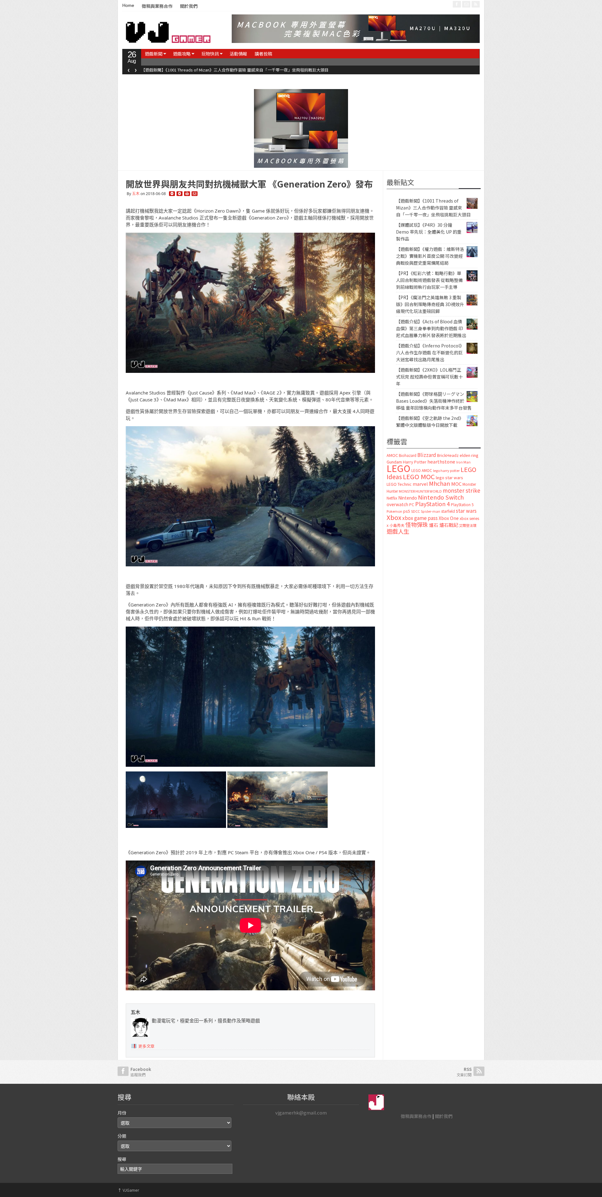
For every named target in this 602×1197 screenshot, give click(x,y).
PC (411, 504)
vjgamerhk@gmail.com (301, 1112)
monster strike (461, 490)
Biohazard (407, 455)
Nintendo (407, 498)
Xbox (394, 517)
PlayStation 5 (462, 504)
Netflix (392, 498)
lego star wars (449, 477)
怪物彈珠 (416, 524)
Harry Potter (414, 462)
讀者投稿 (263, 53)
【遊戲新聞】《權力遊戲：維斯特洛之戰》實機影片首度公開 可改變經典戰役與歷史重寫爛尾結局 (430, 256)
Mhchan (439, 483)
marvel (420, 483)
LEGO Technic (399, 484)
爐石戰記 (448, 525)
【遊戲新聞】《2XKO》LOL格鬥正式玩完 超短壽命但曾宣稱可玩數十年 (429, 377)
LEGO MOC (419, 476)
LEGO (398, 467)
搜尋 (122, 1159)
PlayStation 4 (432, 504)
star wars (466, 510)
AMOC (392, 455)
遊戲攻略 (182, 53)
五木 (136, 193)
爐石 (433, 525)
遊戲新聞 (153, 53)
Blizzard (426, 454)
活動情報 (238, 53)
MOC (456, 483)
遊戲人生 (398, 531)
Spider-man (430, 511)
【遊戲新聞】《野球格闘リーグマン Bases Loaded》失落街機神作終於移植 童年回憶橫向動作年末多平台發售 (434, 401)
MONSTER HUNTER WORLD (420, 491)
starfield (448, 511)
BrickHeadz (448, 455)
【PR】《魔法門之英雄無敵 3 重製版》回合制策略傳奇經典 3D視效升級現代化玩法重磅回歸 (430, 304)
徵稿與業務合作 (157, 6)
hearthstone (441, 461)
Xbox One (449, 518)
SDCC (415, 511)
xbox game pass (420, 517)
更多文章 (146, 1046)
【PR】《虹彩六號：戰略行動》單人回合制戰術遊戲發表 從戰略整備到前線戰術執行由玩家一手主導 (429, 280)
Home (128, 5)
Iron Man (463, 462)
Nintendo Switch (441, 497)
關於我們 (189, 6)
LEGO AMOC (421, 470)
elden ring (469, 455)
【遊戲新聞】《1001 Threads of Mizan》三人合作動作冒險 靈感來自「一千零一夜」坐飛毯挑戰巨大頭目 (433, 208)
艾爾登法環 (467, 525)
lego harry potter (446, 470)
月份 (122, 1113)
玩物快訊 (210, 53)
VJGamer (128, 1190)
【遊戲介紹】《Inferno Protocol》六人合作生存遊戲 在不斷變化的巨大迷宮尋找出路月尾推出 (430, 352)
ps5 (406, 511)
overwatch (397, 504)
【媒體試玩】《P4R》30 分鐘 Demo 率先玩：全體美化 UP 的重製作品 (203, 70)
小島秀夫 (396, 525)
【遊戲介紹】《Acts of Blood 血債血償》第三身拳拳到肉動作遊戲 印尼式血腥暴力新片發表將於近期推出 (431, 328)
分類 (122, 1136)
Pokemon (394, 511)
